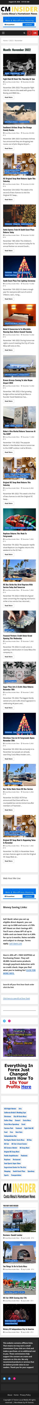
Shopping (25, 173)
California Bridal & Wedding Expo (15, 1112)
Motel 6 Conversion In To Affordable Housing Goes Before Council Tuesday (19, 315)
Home (16, 1395)
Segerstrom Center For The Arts (15, 1167)
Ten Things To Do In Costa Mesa (15, 1266)
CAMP (7, 426)
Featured (19, 1128)
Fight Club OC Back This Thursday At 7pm (19, 65)
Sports (6, 1175)
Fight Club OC (15, 73)
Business (8, 1229)
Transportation (24, 122)
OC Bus (7, 579)
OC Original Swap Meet (12, 173)
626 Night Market (10, 1108)
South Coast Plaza (27, 224)
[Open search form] (24, 33)
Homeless (22, 323)
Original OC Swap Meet (11, 1151)
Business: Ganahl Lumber (12, 1235)
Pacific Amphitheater (11, 1155)
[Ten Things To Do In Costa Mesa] (19, 1252)
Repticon (29, 528)
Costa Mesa (27, 1120)
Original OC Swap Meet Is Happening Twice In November (19, 826)
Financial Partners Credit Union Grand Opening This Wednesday (19, 622)
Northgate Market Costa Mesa (14, 1140)
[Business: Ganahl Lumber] (19, 1221)
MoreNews (18, 1402)
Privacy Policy (25, 1395)
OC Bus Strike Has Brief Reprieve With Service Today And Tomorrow (19, 570)
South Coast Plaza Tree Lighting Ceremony (19, 267)
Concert (17, 1120)
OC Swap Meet (24, 1147)
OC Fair (6, 1144)
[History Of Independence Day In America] (19, 1315)
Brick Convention (10, 1321)
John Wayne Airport (11, 122)
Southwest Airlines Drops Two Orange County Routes (19, 113)
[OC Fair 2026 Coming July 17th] (19, 1284)
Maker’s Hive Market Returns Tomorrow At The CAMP (19, 417)
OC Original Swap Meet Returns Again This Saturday (19, 164)
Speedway (31, 1171)
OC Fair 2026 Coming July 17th (15, 1297)
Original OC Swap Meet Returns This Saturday (19, 468)
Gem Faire (19, 1132)
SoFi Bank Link (15, 943)
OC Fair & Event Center (12, 170)
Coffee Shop (8, 1120)
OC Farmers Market (10, 1147)
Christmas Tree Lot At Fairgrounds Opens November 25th (19, 724)
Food (5, 1132)
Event (7, 73)
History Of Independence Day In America (18, 1329)
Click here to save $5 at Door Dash (16, 998)
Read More (9, 97)
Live (35, 33)
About (9, 1395)
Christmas (8, 224)
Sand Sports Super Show (12, 1163)
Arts (20, 1108)
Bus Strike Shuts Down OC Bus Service (19, 775)
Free (22, 73)
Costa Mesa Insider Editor (12, 82)
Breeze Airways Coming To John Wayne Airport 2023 (19, 366)
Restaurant (16, 1159)
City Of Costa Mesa (11, 323)
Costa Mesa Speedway (11, 1124)
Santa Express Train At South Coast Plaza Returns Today (19, 216)
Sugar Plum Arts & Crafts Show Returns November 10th (19, 673)
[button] (3, 33)
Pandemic (24, 1155)
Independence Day (10, 1136)
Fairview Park (8, 1128)
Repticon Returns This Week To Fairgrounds (19, 519)
